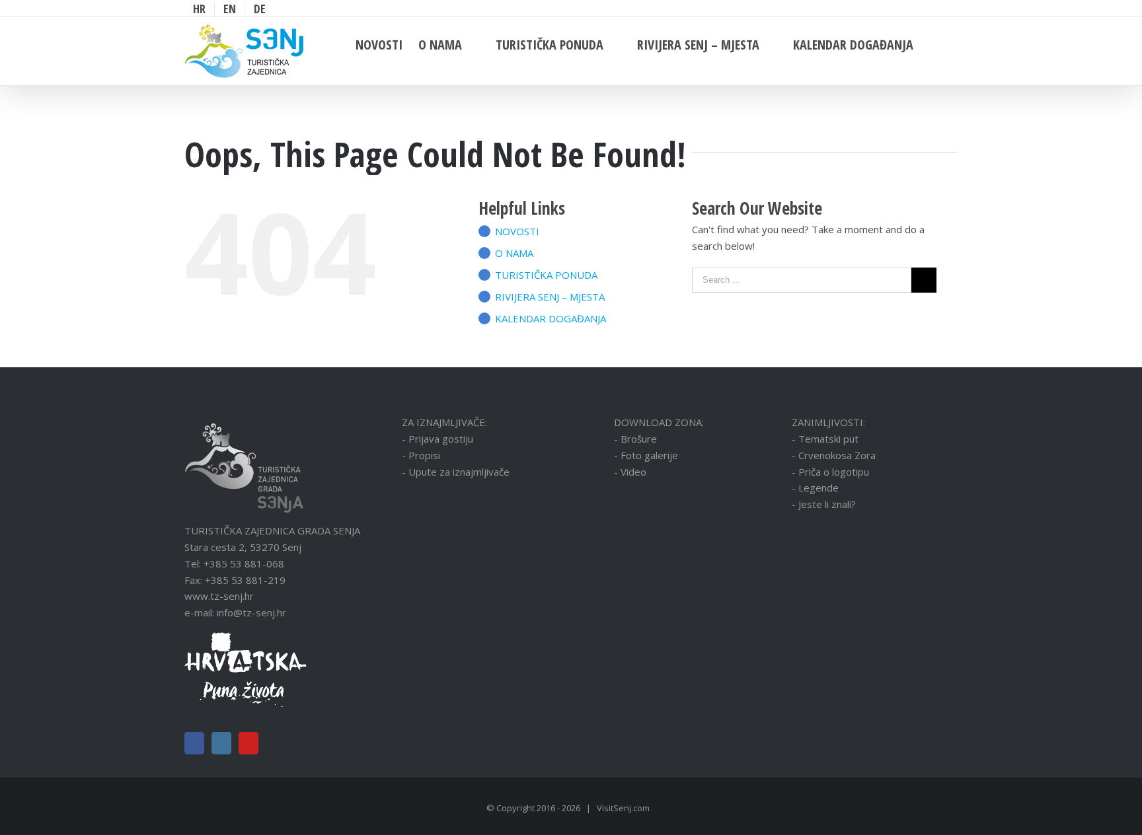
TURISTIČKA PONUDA (546, 274)
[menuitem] (199, 9)
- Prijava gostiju (437, 438)
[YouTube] (248, 743)
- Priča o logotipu (830, 471)
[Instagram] (221, 743)
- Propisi (421, 455)
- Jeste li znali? (824, 504)
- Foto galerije (646, 455)
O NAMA (514, 253)
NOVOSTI (517, 231)
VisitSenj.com (623, 808)
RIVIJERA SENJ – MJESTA (550, 296)
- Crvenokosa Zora (834, 455)
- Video (630, 471)
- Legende (815, 487)
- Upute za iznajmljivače (456, 471)
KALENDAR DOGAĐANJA (550, 318)
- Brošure (635, 438)
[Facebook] (194, 743)
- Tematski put (825, 438)
